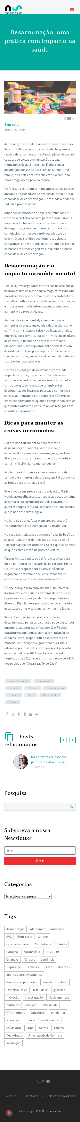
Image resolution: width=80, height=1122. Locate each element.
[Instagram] (42, 1081)
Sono (30, 1028)
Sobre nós (11, 1096)
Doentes (64, 967)
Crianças (12, 959)
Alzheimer (37, 929)
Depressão (13, 967)
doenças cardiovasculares (24, 974)
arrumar (14, 688)
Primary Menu (72, 10)
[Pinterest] (19, 714)
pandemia (58, 1012)
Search (71, 806)
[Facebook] (7, 714)
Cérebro (33, 688)
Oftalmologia (15, 1012)
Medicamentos (58, 997)
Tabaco (59, 1028)
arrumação (44, 681)
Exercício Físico (16, 990)
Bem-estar (11, 124)
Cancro (43, 936)
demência (47, 959)
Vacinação (13, 1043)
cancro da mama (17, 944)
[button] (63, 740)
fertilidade (40, 990)
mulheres (13, 1005)
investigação (34, 997)
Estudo (62, 982)
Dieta (48, 967)
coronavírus (32, 952)
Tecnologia (14, 1035)
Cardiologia (43, 944)
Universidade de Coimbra (45, 1035)
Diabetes (33, 967)
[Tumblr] (24, 714)
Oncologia (38, 1012)
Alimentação (15, 929)
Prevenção (13, 1020)
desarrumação (56, 688)
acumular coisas (19, 681)
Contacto (32, 1096)
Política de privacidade (61, 1096)
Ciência (62, 944)
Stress (43, 1028)
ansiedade (57, 929)
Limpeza (14, 695)
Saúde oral (13, 1028)
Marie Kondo (50, 695)
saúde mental (50, 1020)
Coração (12, 952)
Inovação (12, 997)
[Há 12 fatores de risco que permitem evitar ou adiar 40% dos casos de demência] (22, 761)
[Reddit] (36, 714)
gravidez (59, 990)
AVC (9, 936)
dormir (47, 982)
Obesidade (50, 1005)
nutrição (31, 1005)
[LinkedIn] (30, 714)
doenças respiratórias (21, 982)
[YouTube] (48, 1081)
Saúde (13, 702)
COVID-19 (52, 952)
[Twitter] (13, 714)
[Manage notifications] (9, 1113)
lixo (31, 695)
